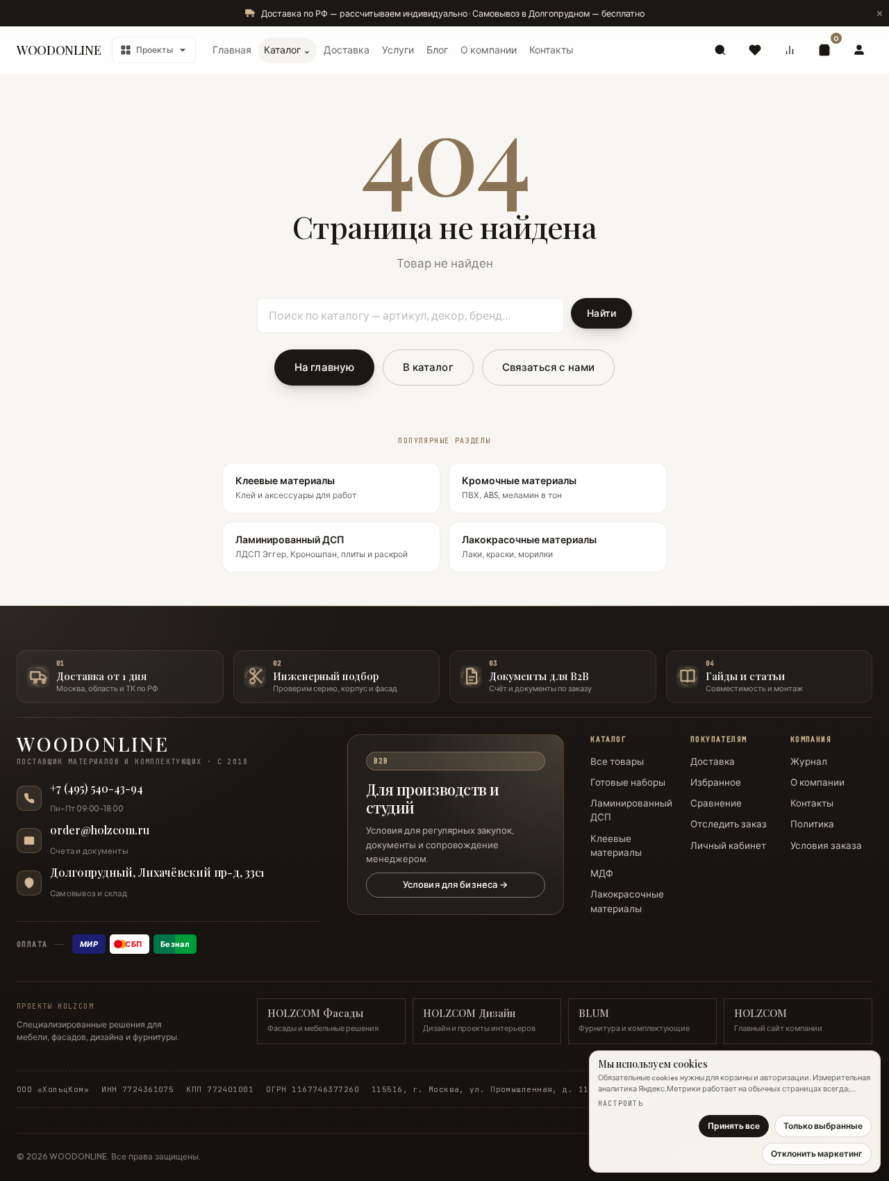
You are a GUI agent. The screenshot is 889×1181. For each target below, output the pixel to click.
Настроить (620, 1103)
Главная (232, 50)
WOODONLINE (59, 50)
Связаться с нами (548, 367)
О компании (488, 50)
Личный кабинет (728, 845)
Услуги (398, 50)
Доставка (346, 50)
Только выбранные (823, 1126)
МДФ (601, 873)
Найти (601, 313)
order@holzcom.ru (99, 830)
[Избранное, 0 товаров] (755, 50)
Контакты (551, 50)
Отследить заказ (728, 824)
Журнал (808, 761)
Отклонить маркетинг (817, 1153)
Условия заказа (826, 845)
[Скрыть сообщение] (879, 13)
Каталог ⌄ (287, 50)
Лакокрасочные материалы (627, 901)
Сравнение (716, 803)
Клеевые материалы (616, 845)
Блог (437, 50)
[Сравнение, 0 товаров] (789, 50)
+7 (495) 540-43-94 (96, 788)
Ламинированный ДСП (631, 810)
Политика (812, 824)
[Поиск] (720, 50)
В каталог (428, 367)
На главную (324, 367)
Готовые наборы (627, 782)
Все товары (617, 761)
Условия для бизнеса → (455, 884)
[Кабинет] (859, 50)
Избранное (715, 782)
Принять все (734, 1126)
